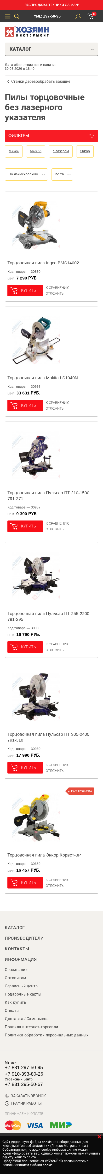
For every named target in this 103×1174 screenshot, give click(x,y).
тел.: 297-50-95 (47, 16)
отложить (55, 293)
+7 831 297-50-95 (24, 1067)
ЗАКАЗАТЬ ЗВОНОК (28, 1096)
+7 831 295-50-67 (24, 1084)
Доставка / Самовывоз (26, 1019)
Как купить (15, 1002)
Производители (24, 938)
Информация (21, 959)
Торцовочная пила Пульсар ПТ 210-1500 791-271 (48, 495)
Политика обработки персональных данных (46, 1035)
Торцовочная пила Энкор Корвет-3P (44, 855)
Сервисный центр (21, 986)
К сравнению (57, 288)
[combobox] (26, 174)
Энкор (85, 151)
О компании (16, 970)
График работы (26, 1103)
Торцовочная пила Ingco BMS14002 (43, 262)
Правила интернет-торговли (31, 1027)
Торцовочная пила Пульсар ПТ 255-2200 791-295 (48, 616)
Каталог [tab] (20, 49)
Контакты (17, 948)
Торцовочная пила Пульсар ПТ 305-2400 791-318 (48, 737)
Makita (14, 151)
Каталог (15, 927)
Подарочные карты (23, 994)
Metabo (35, 151)
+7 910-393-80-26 (24, 1074)
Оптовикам (15, 978)
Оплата (12, 1011)
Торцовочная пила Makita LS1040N (42, 377)
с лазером (61, 151)
